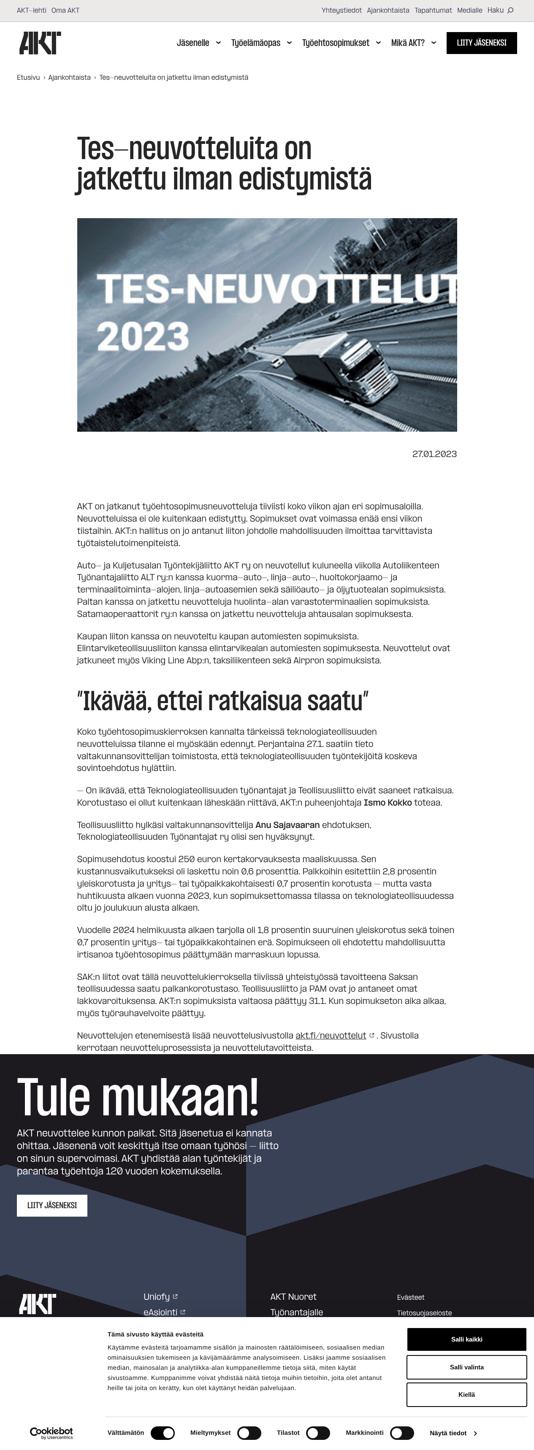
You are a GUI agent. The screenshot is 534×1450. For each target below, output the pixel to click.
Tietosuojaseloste (424, 1313)
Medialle (469, 11)
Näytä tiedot (448, 1433)
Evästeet (411, 1298)
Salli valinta (467, 1367)
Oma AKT (66, 11)
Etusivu (28, 78)
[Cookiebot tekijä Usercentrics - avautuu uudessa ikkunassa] (51, 1433)
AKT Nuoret (294, 1297)
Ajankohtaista (388, 11)
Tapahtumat (433, 11)
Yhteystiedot (342, 11)
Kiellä (466, 1394)
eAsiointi (160, 1313)
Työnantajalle (297, 1313)
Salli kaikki (466, 1339)
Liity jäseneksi (482, 43)
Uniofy (157, 1297)
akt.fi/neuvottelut (330, 1036)
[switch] (249, 1433)
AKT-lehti (31, 11)
